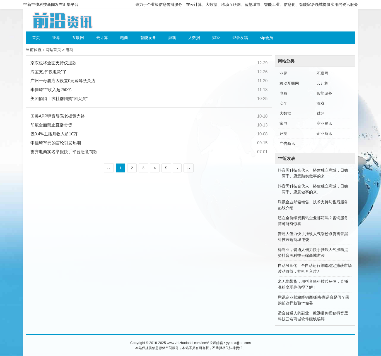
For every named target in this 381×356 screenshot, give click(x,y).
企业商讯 (324, 133)
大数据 (194, 37)
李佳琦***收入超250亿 (50, 89)
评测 (283, 133)
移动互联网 (289, 83)
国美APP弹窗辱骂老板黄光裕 (57, 116)
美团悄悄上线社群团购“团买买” (59, 98)
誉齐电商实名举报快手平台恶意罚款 (63, 151)
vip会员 (266, 37)
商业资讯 (324, 123)
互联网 (78, 37)
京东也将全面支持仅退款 (53, 62)
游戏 (172, 37)
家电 (283, 123)
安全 (283, 103)
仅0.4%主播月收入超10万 (54, 133)
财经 (216, 37)
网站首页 (53, 49)
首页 (36, 37)
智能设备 (148, 37)
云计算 (102, 37)
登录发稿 (240, 37)
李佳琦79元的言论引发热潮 (55, 142)
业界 (56, 37)
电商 (124, 37)
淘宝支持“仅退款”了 (48, 71)
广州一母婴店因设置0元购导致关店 (62, 80)
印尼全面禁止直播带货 (51, 125)
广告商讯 (287, 143)
